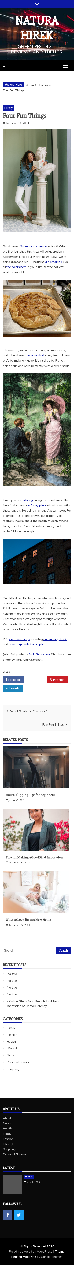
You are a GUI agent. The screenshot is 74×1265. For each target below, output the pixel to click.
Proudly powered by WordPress (31, 1251)
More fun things (19, 639)
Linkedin (14, 688)
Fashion (12, 1035)
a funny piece (37, 505)
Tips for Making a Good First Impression (34, 857)
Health (11, 1041)
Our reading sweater (33, 246)
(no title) (12, 974)
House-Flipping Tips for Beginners (30, 795)
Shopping (13, 1069)
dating (28, 500)
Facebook (14, 679)
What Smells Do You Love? (28, 711)
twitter (19, 1215)
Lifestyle (12, 1048)
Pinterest (58, 679)
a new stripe (53, 262)
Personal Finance (18, 1062)
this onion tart (34, 355)
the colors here (16, 267)
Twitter (36, 679)
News (11, 1055)
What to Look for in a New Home (28, 920)
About (7, 1118)
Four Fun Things (53, 724)
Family (8, 108)
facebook (7, 1215)
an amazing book (55, 639)
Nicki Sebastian (39, 654)
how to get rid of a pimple (26, 644)
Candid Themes (51, 1257)
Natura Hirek (37, 28)
